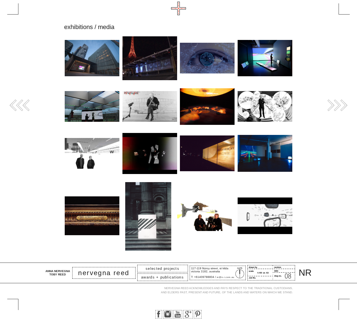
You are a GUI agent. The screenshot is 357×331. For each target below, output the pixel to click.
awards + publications (162, 277)
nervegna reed (103, 273)
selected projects (162, 268)
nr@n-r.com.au (225, 277)
